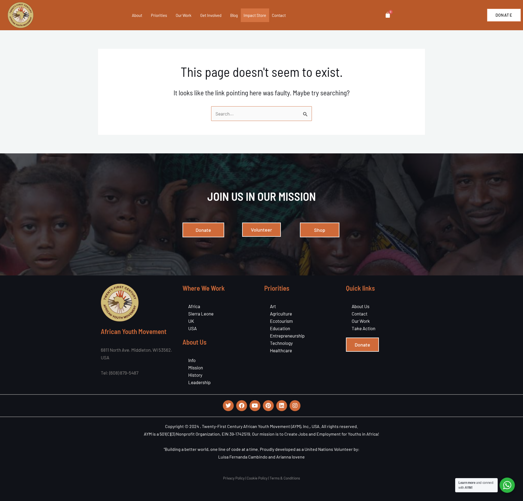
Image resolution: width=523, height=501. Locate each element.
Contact (279, 15)
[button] (144, 15)
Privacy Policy (234, 478)
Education (280, 328)
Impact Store (255, 15)
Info (192, 360)
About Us (360, 306)
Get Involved (210, 15)
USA (192, 328)
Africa (194, 306)
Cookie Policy (257, 478)
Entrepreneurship (287, 335)
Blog (234, 15)
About (137, 15)
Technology (281, 343)
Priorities (159, 15)
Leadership (199, 382)
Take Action (363, 328)
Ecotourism (281, 321)
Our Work (183, 15)
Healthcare (281, 350)
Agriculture (281, 313)
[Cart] (387, 15)
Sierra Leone (201, 313)
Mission (195, 367)
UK (191, 321)
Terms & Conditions (285, 478)
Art (273, 306)
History (195, 375)
